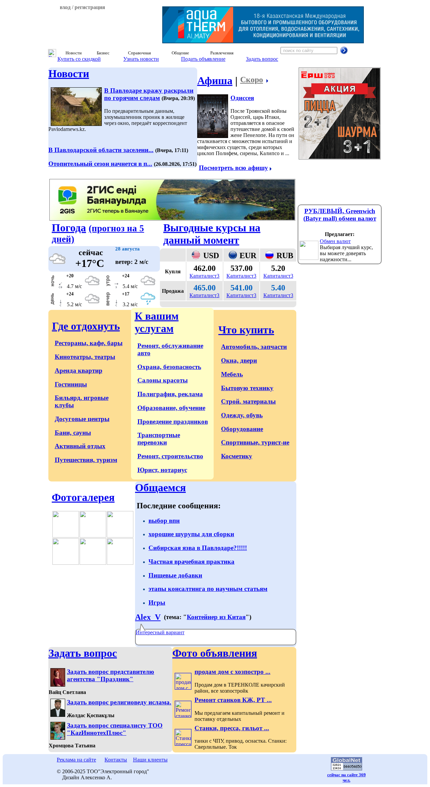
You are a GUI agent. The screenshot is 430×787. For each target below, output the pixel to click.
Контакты (115, 759)
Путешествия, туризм (86, 459)
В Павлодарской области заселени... (101, 149)
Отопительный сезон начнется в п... (100, 163)
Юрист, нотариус (162, 469)
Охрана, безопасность (169, 366)
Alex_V (148, 617)
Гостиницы (71, 384)
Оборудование (242, 428)
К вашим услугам (157, 322)
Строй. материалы (248, 401)
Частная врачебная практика (191, 561)
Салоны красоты (162, 380)
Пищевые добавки (175, 575)
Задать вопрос (262, 59)
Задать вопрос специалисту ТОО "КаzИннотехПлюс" (115, 729)
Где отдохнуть (86, 326)
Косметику (236, 456)
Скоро (251, 79)
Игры (156, 602)
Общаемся (160, 487)
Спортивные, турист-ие (255, 442)
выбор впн (164, 520)
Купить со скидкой (79, 59)
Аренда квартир (78, 370)
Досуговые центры (82, 418)
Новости (68, 73)
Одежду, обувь (242, 415)
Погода (69, 228)
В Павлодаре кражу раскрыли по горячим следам (149, 94)
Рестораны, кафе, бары (89, 342)
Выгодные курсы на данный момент (211, 234)
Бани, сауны (73, 432)
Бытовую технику (247, 387)
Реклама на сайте (76, 759)
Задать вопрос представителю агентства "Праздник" (110, 675)
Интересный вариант (160, 632)
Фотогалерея (83, 497)
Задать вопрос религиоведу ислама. (119, 702)
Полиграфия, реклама (170, 394)
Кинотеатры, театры (85, 356)
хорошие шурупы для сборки (191, 534)
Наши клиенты (150, 759)
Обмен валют (335, 241)
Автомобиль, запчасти (254, 346)
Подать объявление (203, 59)
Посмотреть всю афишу (233, 167)
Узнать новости (141, 59)
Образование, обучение (171, 407)
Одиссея (242, 97)
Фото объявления (214, 653)
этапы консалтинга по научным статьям (207, 588)
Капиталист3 (204, 276)
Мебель (232, 374)
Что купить (246, 330)
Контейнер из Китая (216, 616)
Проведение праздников (172, 421)
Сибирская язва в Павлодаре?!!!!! (197, 547)
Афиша (214, 81)
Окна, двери (239, 360)
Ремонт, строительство (170, 456)
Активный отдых (80, 446)
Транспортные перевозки (158, 438)
